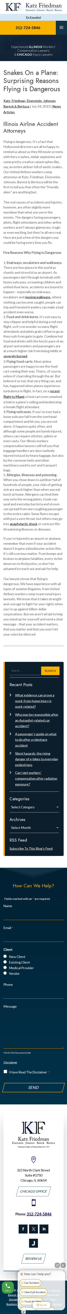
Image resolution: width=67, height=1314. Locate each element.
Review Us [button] (33, 1259)
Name (7, 906)
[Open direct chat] (57, 1265)
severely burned (15, 356)
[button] (61, 27)
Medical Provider (21, 968)
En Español (33, 17)
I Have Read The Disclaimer (29, 1072)
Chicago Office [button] (33, 1191)
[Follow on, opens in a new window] (33, 1229)
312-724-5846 (27, 27)
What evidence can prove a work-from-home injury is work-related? (34, 701)
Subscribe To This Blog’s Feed (31, 848)
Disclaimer (10, 1062)
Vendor (14, 973)
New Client (17, 957)
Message (10, 1006)
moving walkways (37, 297)
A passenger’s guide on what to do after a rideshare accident (36, 739)
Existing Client (19, 962)
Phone (8, 984)
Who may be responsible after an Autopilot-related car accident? (36, 720)
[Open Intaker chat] (23, 1312)
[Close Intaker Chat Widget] (63, 1265)
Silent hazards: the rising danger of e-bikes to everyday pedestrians (36, 759)
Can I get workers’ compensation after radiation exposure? (36, 778)
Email (8, 928)
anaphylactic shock (23, 524)
